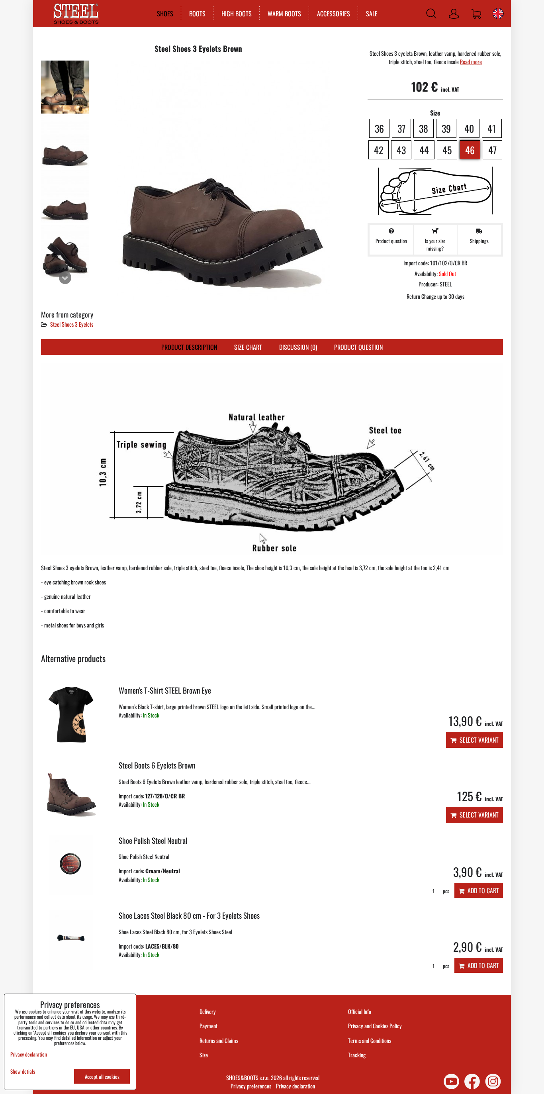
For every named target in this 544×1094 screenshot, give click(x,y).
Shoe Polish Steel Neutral (153, 840)
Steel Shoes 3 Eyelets (71, 324)
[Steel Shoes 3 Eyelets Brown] (65, 87)
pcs (445, 891)
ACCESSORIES (333, 13)
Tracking (357, 1055)
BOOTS (197, 13)
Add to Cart (481, 890)
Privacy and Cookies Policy (375, 1025)
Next (65, 277)
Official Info (359, 1011)
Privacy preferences (251, 1086)
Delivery (208, 1011)
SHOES (165, 13)
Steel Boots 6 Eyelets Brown (157, 765)
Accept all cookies (102, 1076)
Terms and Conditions (369, 1040)
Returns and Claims (219, 1040)
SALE (372, 13)
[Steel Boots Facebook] (472, 1081)
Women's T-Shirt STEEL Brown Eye (165, 690)
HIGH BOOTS (236, 13)
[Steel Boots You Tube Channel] (451, 1081)
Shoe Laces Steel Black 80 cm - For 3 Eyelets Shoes (189, 915)
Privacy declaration (295, 1086)
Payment (208, 1025)
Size (204, 1055)
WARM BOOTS (284, 13)
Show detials (22, 1071)
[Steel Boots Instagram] (493, 1081)
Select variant (477, 740)
